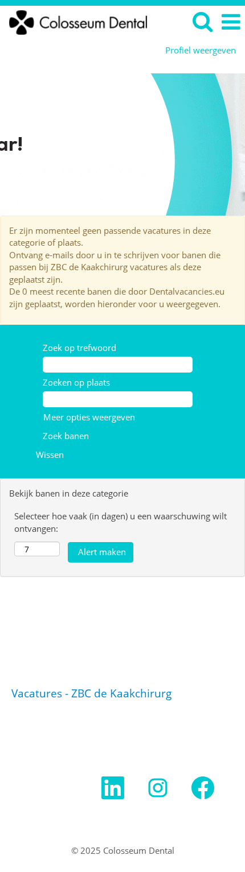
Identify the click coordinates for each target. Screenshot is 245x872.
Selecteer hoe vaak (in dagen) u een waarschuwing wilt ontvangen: (120, 522)
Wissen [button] (50, 454)
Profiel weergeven (200, 50)
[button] (231, 22)
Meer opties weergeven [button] (89, 417)
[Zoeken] (202, 21)
